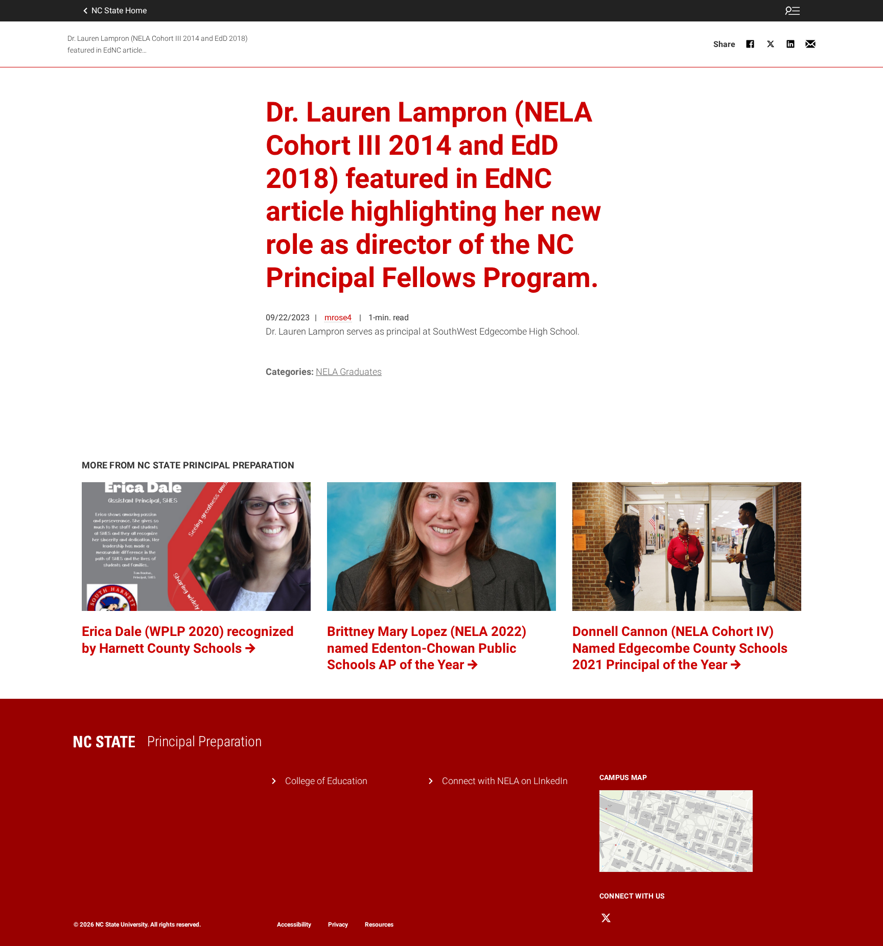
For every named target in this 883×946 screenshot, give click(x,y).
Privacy (338, 924)
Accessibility (294, 924)
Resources (379, 924)
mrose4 (338, 317)
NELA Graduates (349, 371)
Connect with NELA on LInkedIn (505, 780)
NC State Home (119, 10)
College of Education (326, 780)
